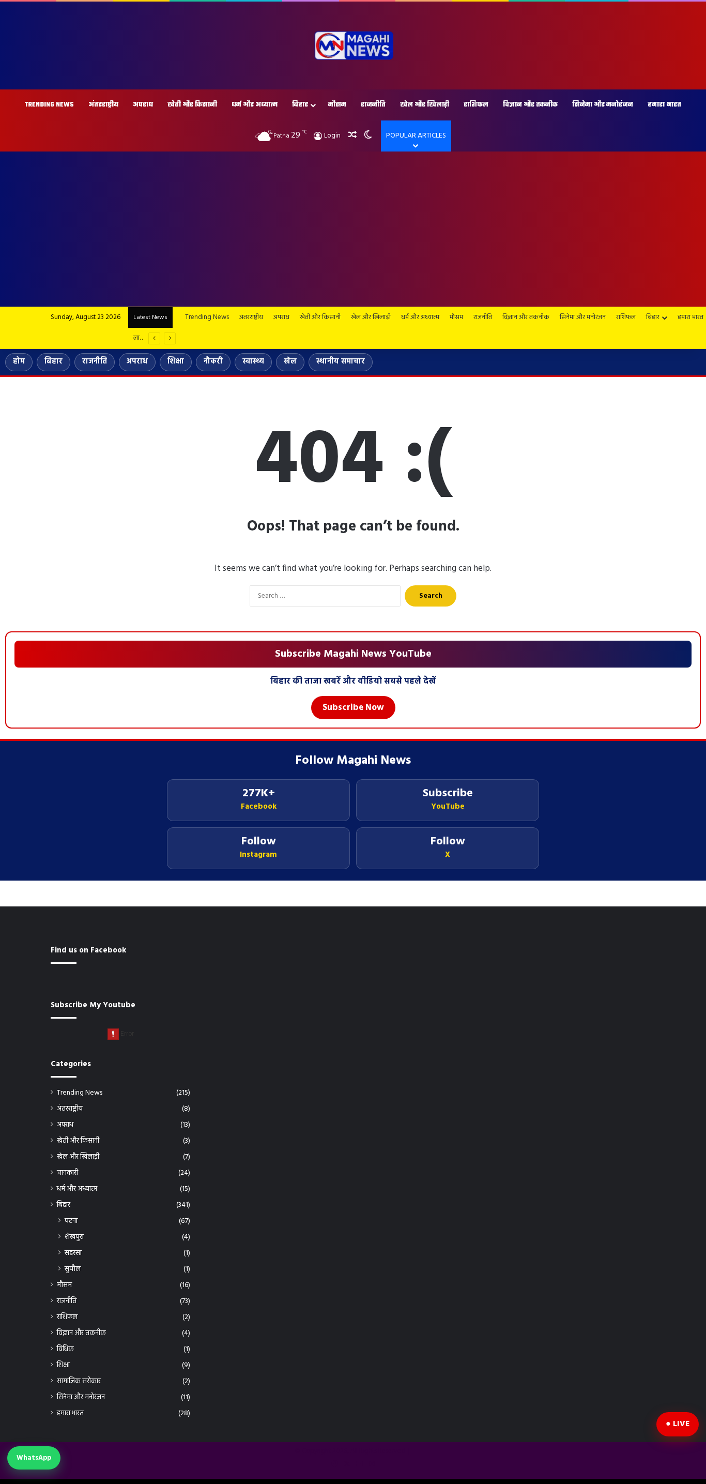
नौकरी (213, 362)
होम (19, 362)
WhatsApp (34, 1457)
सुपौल (73, 1269)
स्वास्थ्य (253, 362)
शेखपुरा (74, 1237)
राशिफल (476, 105)
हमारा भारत (664, 105)
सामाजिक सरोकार (79, 1381)
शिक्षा (175, 362)
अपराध (143, 105)
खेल (290, 362)
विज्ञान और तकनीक (530, 105)
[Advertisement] (353, 229)
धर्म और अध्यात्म (255, 105)
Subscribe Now (353, 708)
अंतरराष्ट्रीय (103, 105)
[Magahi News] (353, 45)
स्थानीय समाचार (340, 362)
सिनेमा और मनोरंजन (602, 105)
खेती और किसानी (192, 105)
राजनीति (373, 105)
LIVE (681, 1424)
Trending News (49, 105)
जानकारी (67, 1173)
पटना (71, 1221)
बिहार (300, 105)
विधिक (65, 1349)
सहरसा (73, 1253)
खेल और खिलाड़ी (424, 105)
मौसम (337, 105)
